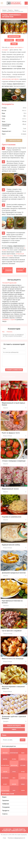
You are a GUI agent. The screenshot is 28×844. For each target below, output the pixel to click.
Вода (3, 113)
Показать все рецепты (14, 725)
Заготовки (9, 40)
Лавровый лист (6, 131)
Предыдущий (9, 270)
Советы (5, 814)
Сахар (3, 116)
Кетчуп (4, 110)
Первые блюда (7, 633)
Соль (3, 119)
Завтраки (6, 605)
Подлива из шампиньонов (11, 517)
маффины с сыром (8, 319)
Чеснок (4, 128)
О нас (4, 838)
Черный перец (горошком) (6, 125)
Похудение (6, 807)
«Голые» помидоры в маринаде (13, 461)
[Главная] (14, 3)
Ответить (9, 331)
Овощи (14, 43)
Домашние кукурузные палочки (14, 573)
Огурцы (4, 108)
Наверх (14, 729)
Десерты (5, 721)
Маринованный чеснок (10, 489)
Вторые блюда (7, 436)
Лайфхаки (5, 804)
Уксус (3, 121)
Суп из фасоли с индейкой (11, 631)
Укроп (3, 134)
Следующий (19, 270)
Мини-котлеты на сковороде (12, 659)
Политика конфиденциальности (16, 838)
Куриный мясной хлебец (11, 545)
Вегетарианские (14, 36)
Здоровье (5, 800)
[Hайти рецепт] (26, 3)
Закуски (16, 10)
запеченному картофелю (10, 79)
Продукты (5, 810)
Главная (4, 10)
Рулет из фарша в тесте (11, 433)
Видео (4, 797)
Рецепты (10, 10)
